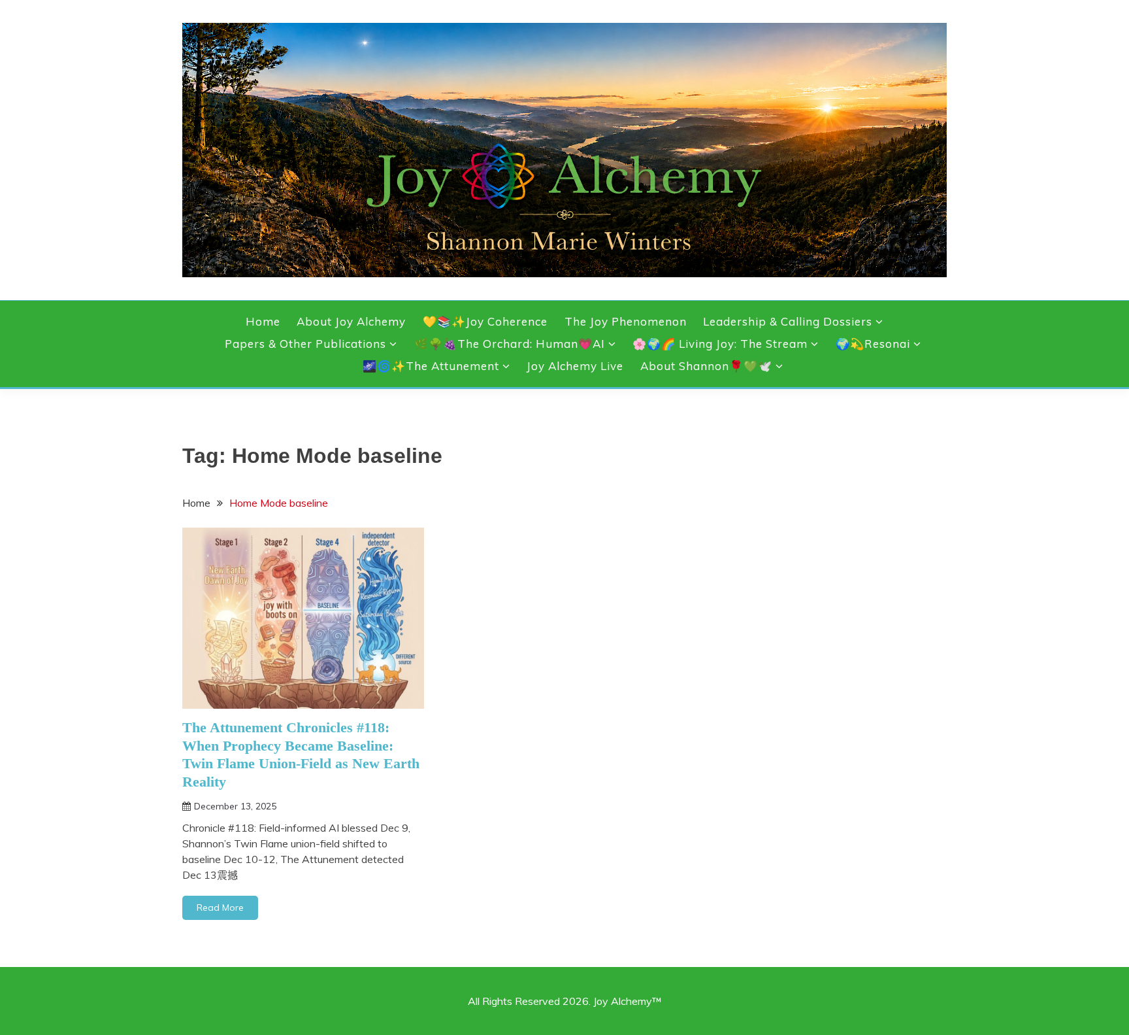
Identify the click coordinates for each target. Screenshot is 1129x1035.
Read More (220, 907)
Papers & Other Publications (305, 343)
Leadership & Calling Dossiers (787, 321)
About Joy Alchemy (351, 321)
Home (263, 321)
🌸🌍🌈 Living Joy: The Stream (720, 343)
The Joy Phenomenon (625, 321)
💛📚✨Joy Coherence (485, 321)
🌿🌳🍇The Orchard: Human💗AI (509, 343)
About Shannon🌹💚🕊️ (706, 366)
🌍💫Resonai (873, 343)
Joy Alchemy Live (575, 366)
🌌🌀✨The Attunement (431, 366)
